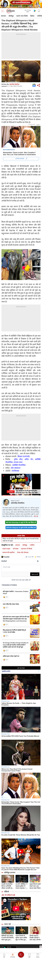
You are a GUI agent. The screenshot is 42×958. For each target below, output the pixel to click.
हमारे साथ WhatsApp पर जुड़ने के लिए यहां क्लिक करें (21, 522)
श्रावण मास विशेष (22, 16)
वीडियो (6, 891)
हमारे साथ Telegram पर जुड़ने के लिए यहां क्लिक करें (21, 527)
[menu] (3, 11)
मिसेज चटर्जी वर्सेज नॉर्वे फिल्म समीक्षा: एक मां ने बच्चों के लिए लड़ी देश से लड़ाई (21, 540)
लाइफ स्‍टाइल (6, 549)
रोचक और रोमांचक (22, 552)
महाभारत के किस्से (26, 549)
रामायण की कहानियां (8, 552)
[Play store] (35, 11)
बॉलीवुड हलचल (9, 872)
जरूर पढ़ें (7, 924)
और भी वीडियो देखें (8, 895)
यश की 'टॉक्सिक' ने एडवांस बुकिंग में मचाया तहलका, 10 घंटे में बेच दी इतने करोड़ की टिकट (21, 886)
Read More (10, 491)
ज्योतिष (32, 545)
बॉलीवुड (11, 16)
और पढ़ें (36, 516)
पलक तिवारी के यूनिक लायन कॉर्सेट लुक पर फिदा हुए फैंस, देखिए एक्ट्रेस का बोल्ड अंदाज (21, 938)
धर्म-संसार (15, 549)
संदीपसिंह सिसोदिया (14, 84)
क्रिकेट (32, 16)
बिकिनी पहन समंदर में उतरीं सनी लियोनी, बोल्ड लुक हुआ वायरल (7, 938)
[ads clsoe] (40, 947)
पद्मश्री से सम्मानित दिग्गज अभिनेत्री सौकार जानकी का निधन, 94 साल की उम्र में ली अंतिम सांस (7, 886)
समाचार (3, 16)
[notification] (39, 11)
